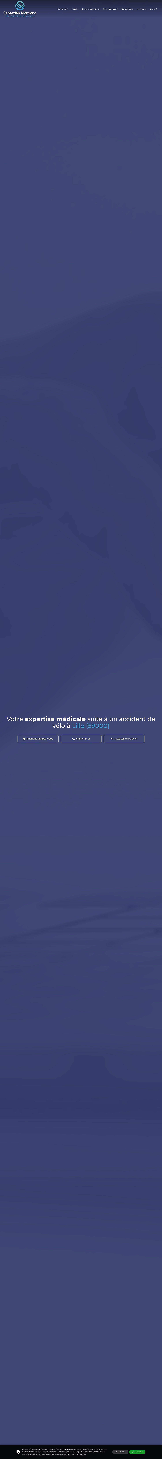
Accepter (138, 1452)
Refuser (121, 1452)
